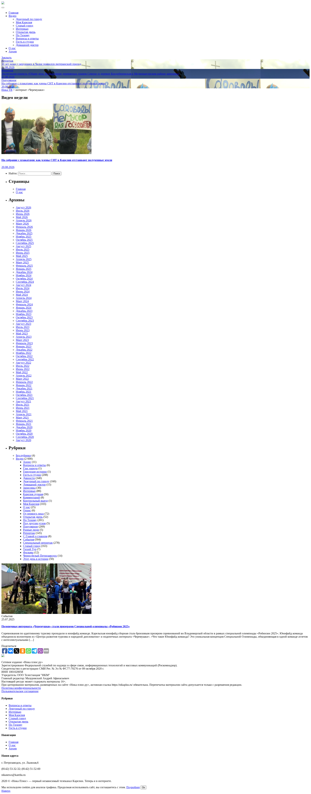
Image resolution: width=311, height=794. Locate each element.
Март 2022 (22, 378)
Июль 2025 (22, 249)
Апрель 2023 (23, 336)
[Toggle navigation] (2, 7)
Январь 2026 (23, 230)
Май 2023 (22, 333)
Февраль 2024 (24, 304)
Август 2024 (23, 285)
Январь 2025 (23, 268)
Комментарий (31, 497)
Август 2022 (23, 362)
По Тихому (23, 35)
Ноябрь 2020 (23, 430)
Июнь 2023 (23, 330)
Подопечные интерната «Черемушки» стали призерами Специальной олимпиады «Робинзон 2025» (65, 626)
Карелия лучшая (33, 494)
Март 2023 (22, 340)
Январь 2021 (23, 424)
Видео (12, 15)
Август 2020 (23, 440)
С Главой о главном (35, 536)
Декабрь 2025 (24, 233)
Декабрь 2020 (24, 427)
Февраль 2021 (24, 420)
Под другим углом (34, 523)
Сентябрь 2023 (25, 320)
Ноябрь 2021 (23, 391)
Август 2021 (23, 401)
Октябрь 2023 (24, 317)
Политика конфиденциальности (21, 687)
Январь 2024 (23, 307)
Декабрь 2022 (24, 349)
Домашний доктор (27, 45)
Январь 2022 (23, 385)
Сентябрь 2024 (25, 281)
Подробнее (133, 787)
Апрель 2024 (23, 298)
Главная (13, 12)
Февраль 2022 (24, 382)
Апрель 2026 (23, 220)
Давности (29, 478)
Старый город (24, 25)
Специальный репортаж (38, 542)
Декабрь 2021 (24, 388)
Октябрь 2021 (24, 394)
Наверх (5, 790)
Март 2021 (22, 417)
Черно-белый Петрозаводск (40, 555)
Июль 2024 (22, 288)
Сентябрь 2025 (25, 243)
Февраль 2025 (24, 265)
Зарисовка (29, 487)
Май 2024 (22, 294)
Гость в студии (25, 41)
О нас (12, 48)
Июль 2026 (22, 210)
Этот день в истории (35, 558)
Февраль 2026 (24, 226)
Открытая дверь (25, 32)
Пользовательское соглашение (20, 691)
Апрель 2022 (23, 375)
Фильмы (28, 552)
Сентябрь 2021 (25, 398)
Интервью (22, 28)
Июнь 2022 (23, 369)
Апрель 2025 (23, 259)
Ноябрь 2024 (23, 275)
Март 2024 (22, 301)
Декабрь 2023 (24, 310)
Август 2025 (23, 246)
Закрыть (6, 57)
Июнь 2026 (23, 213)
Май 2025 (22, 255)
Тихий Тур (29, 549)
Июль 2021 (22, 404)
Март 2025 (22, 262)
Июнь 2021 (23, 407)
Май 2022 (22, 372)
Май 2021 (22, 411)
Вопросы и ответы (27, 38)
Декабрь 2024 (24, 272)
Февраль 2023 (24, 343)
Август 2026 (23, 207)
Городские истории (35, 471)
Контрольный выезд (35, 500)
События (28, 539)
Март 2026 (22, 223)
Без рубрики (23, 455)
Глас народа (30, 468)
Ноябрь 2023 (23, 314)
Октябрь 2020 (24, 433)
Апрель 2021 (23, 414)
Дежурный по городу (29, 19)
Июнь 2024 (23, 291)
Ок (143, 787)
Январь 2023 (23, 346)
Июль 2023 (22, 327)
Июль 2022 (22, 365)
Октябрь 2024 (24, 278)
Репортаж (29, 533)
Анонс (27, 461)
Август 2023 (23, 323)
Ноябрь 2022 (23, 352)
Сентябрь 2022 (25, 359)
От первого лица (33, 513)
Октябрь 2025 (24, 239)
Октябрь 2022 (24, 356)
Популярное (30, 526)
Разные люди (31, 529)
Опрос (27, 510)
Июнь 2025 (23, 252)
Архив (13, 51)
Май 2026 (22, 217)
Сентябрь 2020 (25, 436)
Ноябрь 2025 (23, 236)
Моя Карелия (24, 22)
